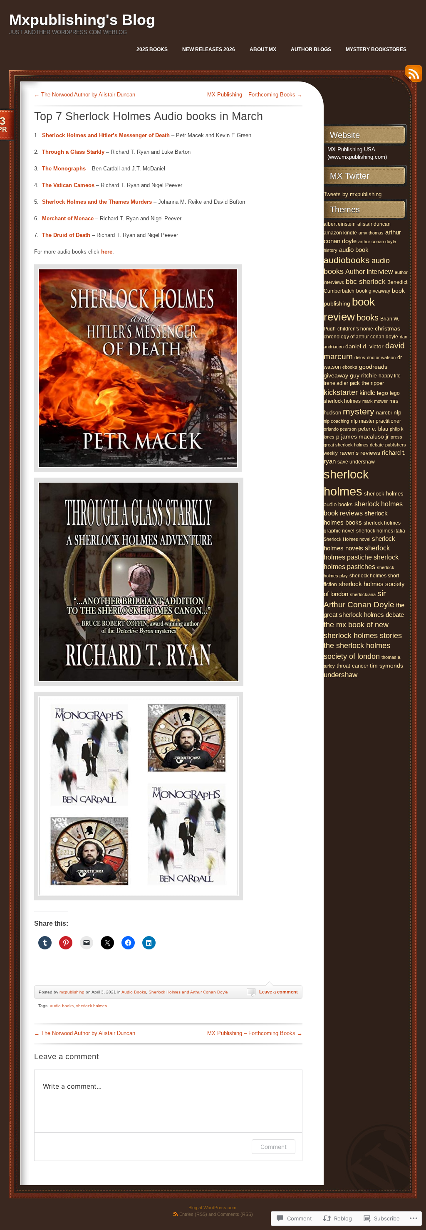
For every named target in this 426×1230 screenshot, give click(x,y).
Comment (273, 1146)
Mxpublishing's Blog (82, 19)
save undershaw (356, 462)
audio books (62, 1005)
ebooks (349, 367)
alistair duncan (374, 224)
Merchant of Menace (68, 218)
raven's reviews (359, 452)
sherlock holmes (91, 1005)
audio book (354, 249)
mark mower (375, 401)
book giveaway (373, 291)
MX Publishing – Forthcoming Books (254, 94)
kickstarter (341, 392)
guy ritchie (363, 375)
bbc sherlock (366, 282)
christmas (387, 328)
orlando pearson (340, 428)
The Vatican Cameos (68, 185)
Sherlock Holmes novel (347, 539)
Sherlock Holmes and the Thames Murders (97, 202)
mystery (358, 411)
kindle (367, 392)
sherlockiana (363, 594)
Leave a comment (278, 991)
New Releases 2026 (208, 49)
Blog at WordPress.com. (213, 1207)
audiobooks (347, 260)
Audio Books (133, 992)
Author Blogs (311, 49)
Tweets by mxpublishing (352, 194)
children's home (355, 329)
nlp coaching (336, 421)
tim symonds (386, 666)
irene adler (336, 383)
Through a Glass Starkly (73, 152)
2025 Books (152, 49)
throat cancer (352, 666)
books (368, 317)
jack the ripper (367, 383)
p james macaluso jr (362, 436)
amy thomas (371, 232)
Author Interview (369, 271)
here (106, 252)
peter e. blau (373, 429)
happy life (390, 376)
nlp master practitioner (376, 421)
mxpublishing (71, 992)
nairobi (384, 413)
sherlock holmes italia (380, 531)
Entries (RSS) (193, 1214)
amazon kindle (340, 233)
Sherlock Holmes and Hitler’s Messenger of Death (106, 135)
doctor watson (381, 357)
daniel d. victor (364, 346)
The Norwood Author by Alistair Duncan (84, 94)
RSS (411, 76)
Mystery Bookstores (376, 49)
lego (382, 392)
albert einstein (340, 224)
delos (359, 357)
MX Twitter (349, 175)
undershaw (340, 675)
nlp (397, 412)
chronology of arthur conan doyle (361, 337)
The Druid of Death (66, 235)
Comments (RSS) (235, 1214)
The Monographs (64, 168)
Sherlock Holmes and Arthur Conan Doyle (188, 992)
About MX (263, 49)
